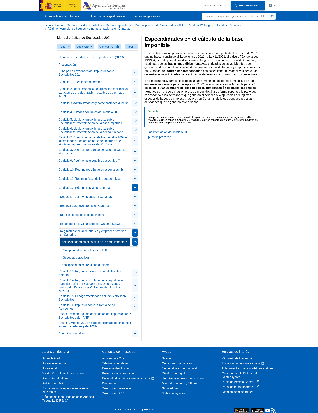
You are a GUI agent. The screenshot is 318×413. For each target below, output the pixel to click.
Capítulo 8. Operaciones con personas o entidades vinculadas (92, 151)
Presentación (67, 64)
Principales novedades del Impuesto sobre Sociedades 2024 (86, 72)
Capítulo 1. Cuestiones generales (80, 81)
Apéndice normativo (72, 333)
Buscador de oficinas (116, 368)
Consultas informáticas (177, 363)
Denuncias (109, 383)
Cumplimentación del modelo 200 (85, 250)
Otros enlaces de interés (237, 391)
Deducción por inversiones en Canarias (86, 196)
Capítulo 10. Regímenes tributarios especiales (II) (91, 169)
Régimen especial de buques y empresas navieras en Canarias (88, 28)
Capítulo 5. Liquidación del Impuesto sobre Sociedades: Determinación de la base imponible (91, 121)
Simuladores (170, 388)
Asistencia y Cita (113, 358)
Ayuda (58, 25)
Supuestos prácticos (76, 257)
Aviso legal (49, 368)
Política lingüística (54, 383)
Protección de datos (55, 378)
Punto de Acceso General (238, 382)
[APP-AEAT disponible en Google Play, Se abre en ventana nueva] (241, 410)
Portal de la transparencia (238, 386)
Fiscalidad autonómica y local (241, 363)
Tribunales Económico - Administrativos (247, 368)
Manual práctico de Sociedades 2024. (159, 25)
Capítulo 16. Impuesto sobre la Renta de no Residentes (87, 307)
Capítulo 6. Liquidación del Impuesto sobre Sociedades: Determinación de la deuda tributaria (91, 130)
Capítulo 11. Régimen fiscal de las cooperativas (90, 178)
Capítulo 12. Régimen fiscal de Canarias (214, 25)
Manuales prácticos (118, 25)
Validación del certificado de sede (64, 373)
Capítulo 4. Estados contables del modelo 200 (89, 112)
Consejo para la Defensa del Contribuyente (240, 375)
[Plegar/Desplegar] (135, 72)
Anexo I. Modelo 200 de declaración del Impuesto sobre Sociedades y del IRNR (95, 315)
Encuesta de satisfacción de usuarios (126, 378)
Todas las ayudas (173, 393)
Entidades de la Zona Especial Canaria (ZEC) (90, 223)
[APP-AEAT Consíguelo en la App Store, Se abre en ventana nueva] (257, 410)
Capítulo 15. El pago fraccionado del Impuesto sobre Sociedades (93, 297)
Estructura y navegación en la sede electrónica (65, 390)
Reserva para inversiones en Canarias (85, 205)
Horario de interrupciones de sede (184, 378)
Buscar (166, 358)
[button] (272, 5)
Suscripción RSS (113, 393)
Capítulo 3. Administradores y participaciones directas (93, 103)
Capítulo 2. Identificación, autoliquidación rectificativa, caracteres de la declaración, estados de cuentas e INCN (93, 92)
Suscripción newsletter (117, 388)
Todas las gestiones (147, 16)
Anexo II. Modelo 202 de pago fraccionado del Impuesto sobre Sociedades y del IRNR (95, 324)
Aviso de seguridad (55, 363)
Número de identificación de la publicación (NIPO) (91, 57)
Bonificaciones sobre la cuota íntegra (85, 264)
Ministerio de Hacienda (237, 358)
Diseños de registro (174, 373)
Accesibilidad (51, 358)
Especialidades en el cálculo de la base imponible (94, 241)
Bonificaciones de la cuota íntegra (82, 214)
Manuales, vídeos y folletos (84, 25)
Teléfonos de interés (115, 363)
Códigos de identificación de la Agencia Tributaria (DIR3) (68, 398)
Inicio (47, 25)
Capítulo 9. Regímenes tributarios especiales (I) (89, 160)
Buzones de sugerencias (118, 373)
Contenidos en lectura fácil (179, 368)
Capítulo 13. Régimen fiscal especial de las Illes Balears (90, 273)
